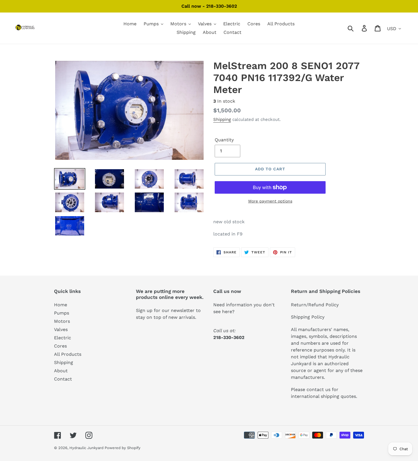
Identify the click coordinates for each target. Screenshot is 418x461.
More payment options (270, 201)
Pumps (61, 313)
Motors (62, 321)
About (61, 370)
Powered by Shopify (122, 448)
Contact (63, 379)
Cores (60, 346)
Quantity (224, 139)
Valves (61, 329)
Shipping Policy (307, 317)
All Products (67, 354)
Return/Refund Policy (315, 304)
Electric (62, 337)
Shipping (222, 119)
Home (60, 304)
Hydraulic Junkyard (87, 448)
